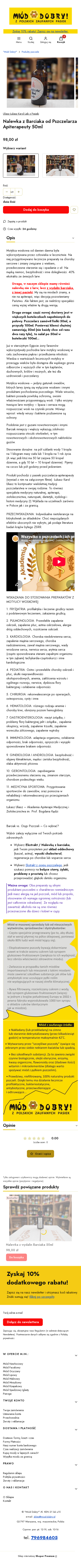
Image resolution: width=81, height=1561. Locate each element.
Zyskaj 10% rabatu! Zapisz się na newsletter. (40, 31)
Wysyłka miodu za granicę (17, 1457)
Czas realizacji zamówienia (18, 1449)
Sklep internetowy (36, 1556)
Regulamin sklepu (12, 1473)
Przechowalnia (11, 1418)
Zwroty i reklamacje (13, 1421)
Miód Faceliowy (11, 1367)
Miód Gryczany (11, 1371)
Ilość (5, 185)
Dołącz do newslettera (23, 1322)
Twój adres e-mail (13, 1313)
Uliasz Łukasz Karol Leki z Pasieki (21, 114)
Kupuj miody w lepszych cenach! (21, 1453)
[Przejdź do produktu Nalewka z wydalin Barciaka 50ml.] (40, 1218)
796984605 (44, 1537)
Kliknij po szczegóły (41, 1297)
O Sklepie (8, 1497)
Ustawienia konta (12, 1414)
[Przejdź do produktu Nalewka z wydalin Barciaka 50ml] (60, 166)
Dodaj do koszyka (36, 210)
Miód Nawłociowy (13, 1364)
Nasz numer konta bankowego (19, 1445)
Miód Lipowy (10, 1375)
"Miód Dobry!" (10, 52)
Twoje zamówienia (13, 1410)
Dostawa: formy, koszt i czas (18, 1438)
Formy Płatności (12, 1442)
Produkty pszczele (30, 52)
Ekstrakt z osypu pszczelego (44, 865)
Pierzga (7, 1394)
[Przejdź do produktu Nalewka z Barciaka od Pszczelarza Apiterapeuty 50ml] (21, 166)
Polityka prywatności (14, 1477)
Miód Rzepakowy (12, 1386)
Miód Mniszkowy (12, 1382)
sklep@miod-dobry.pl (44, 1516)
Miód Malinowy (11, 1379)
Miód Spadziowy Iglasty (16, 1390)
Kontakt (7, 1501)
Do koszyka (16, 1257)
